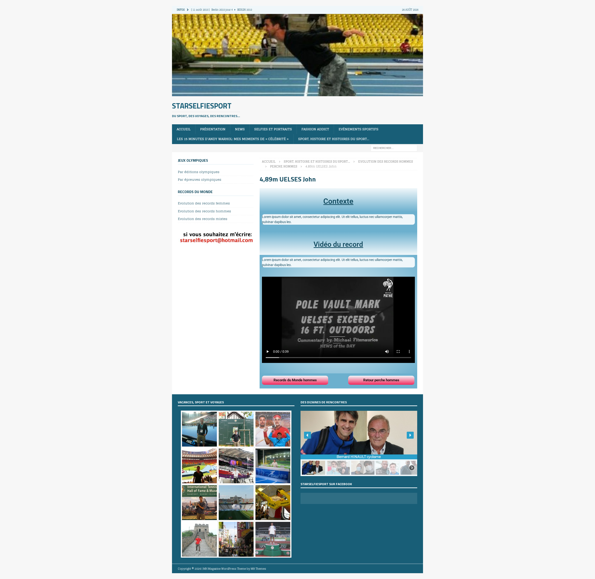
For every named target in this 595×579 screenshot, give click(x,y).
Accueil (184, 129)
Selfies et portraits (273, 129)
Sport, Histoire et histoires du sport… (333, 139)
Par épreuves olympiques (199, 179)
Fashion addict (315, 129)
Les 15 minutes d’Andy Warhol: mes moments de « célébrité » (233, 139)
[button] (307, 435)
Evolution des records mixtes (202, 219)
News (240, 129)
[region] (359, 443)
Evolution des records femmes (204, 203)
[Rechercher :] (394, 148)
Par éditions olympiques (198, 172)
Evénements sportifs (358, 129)
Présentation (212, 129)
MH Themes (258, 568)
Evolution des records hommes (204, 211)
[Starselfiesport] (297, 93)
